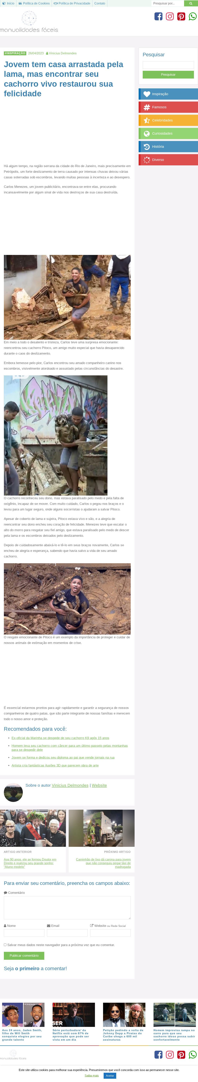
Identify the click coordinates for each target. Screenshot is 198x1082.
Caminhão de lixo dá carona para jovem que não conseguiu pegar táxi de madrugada (103, 863)
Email (54, 926)
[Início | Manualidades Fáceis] (29, 30)
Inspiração (16, 53)
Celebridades (162, 120)
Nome (11, 926)
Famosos (158, 107)
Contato (99, 3)
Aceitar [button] (110, 1075)
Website (99, 785)
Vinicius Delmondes (70, 785)
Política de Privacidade (74, 3)
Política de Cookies (36, 3)
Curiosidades (161, 133)
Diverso (157, 160)
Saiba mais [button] (92, 1075)
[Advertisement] (67, 135)
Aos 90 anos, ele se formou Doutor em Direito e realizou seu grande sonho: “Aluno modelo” (30, 863)
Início (10, 3)
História (157, 147)
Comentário (16, 893)
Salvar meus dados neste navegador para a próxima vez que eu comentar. (61, 945)
